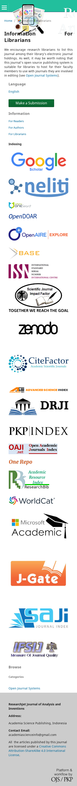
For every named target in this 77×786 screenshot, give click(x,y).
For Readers (16, 121)
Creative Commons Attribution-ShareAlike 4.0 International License (37, 750)
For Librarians (17, 134)
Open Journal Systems (42, 75)
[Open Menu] (4, 7)
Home (8, 21)
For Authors (16, 127)
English (14, 91)
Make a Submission (31, 103)
